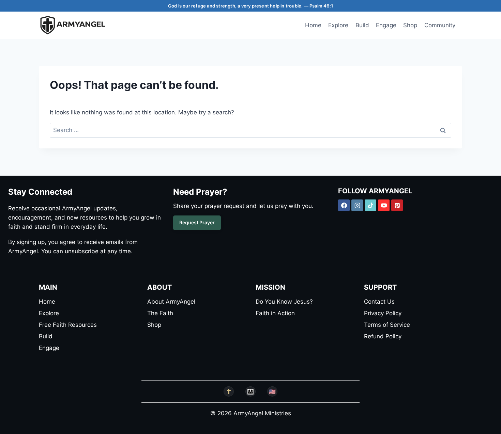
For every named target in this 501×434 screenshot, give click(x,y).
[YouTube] (384, 205)
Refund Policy (382, 336)
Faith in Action (275, 313)
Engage (386, 25)
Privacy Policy (382, 313)
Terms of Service (387, 324)
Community (439, 25)
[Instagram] (357, 205)
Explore (338, 25)
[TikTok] (370, 205)
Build (362, 25)
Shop (410, 25)
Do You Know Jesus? (284, 301)
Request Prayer (197, 222)
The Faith (160, 313)
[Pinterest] (397, 205)
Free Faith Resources (68, 324)
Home (313, 25)
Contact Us (379, 301)
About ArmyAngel (171, 301)
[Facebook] (344, 205)
